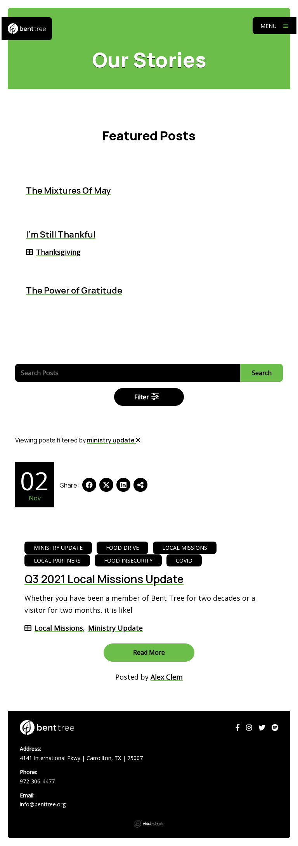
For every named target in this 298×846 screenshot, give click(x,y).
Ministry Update (115, 628)
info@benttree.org (43, 804)
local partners (57, 560)
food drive (122, 547)
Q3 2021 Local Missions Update (104, 579)
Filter (142, 397)
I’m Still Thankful (60, 234)
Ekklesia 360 (149, 824)
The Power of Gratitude (74, 290)
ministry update (111, 440)
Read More (149, 652)
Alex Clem (167, 677)
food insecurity (128, 560)
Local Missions (59, 628)
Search (262, 373)
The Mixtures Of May (68, 190)
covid (184, 560)
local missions (184, 547)
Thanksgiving (58, 252)
